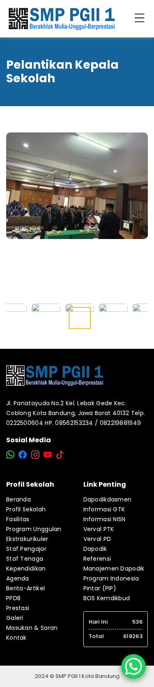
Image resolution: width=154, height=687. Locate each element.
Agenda (17, 578)
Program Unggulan (34, 529)
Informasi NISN (104, 519)
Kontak (16, 638)
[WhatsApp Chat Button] (133, 666)
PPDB (13, 598)
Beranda (18, 499)
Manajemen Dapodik (114, 568)
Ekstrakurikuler (27, 539)
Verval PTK (98, 529)
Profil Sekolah (26, 509)
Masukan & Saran (32, 628)
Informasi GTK (104, 509)
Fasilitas (18, 519)
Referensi (97, 559)
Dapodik (95, 549)
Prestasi (17, 608)
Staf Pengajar (26, 549)
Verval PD (97, 539)
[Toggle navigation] (141, 18)
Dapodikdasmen (107, 499)
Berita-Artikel (25, 588)
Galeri (14, 618)
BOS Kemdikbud (106, 598)
